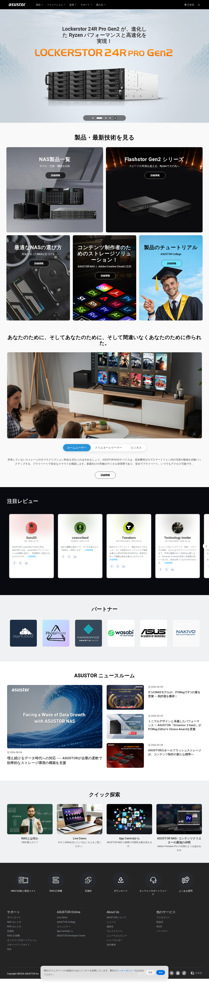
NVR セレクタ (14, 926)
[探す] (199, 5)
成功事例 (111, 944)
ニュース (111, 922)
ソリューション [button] (55, 4)
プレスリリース (115, 931)
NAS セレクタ (14, 922)
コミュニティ (64, 926)
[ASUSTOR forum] (184, 973)
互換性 (10, 931)
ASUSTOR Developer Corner (71, 935)
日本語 (190, 4)
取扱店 (159, 922)
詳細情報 (55, 175)
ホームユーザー (76, 447)
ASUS (159, 926)
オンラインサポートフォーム (22, 940)
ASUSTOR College (66, 922)
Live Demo (62, 917)
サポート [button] (85, 4)
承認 (161, 972)
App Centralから (65, 931)
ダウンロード (14, 917)
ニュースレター (115, 940)
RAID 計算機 (13, 935)
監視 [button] (72, 4)
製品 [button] (38, 4)
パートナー (162, 931)
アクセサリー (163, 917)
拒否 (150, 972)
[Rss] (171, 973)
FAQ (9, 949)
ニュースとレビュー (117, 935)
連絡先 (110, 926)
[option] (24, 633)
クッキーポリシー (126, 970)
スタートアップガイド (18, 944)
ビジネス (136, 447)
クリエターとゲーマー (108, 447)
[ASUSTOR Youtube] (178, 973)
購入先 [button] (100, 4)
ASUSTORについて (116, 917)
